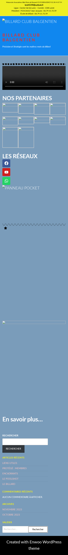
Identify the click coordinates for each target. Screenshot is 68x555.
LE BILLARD (8, 484)
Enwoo (36, 542)
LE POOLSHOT (10, 479)
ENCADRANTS (10, 473)
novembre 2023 (12, 509)
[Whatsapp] (6, 181)
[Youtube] (6, 172)
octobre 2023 (11, 515)
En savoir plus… (22, 419)
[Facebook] (6, 163)
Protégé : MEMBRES (14, 468)
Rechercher (10, 435)
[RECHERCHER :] (25, 529)
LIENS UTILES (9, 463)
